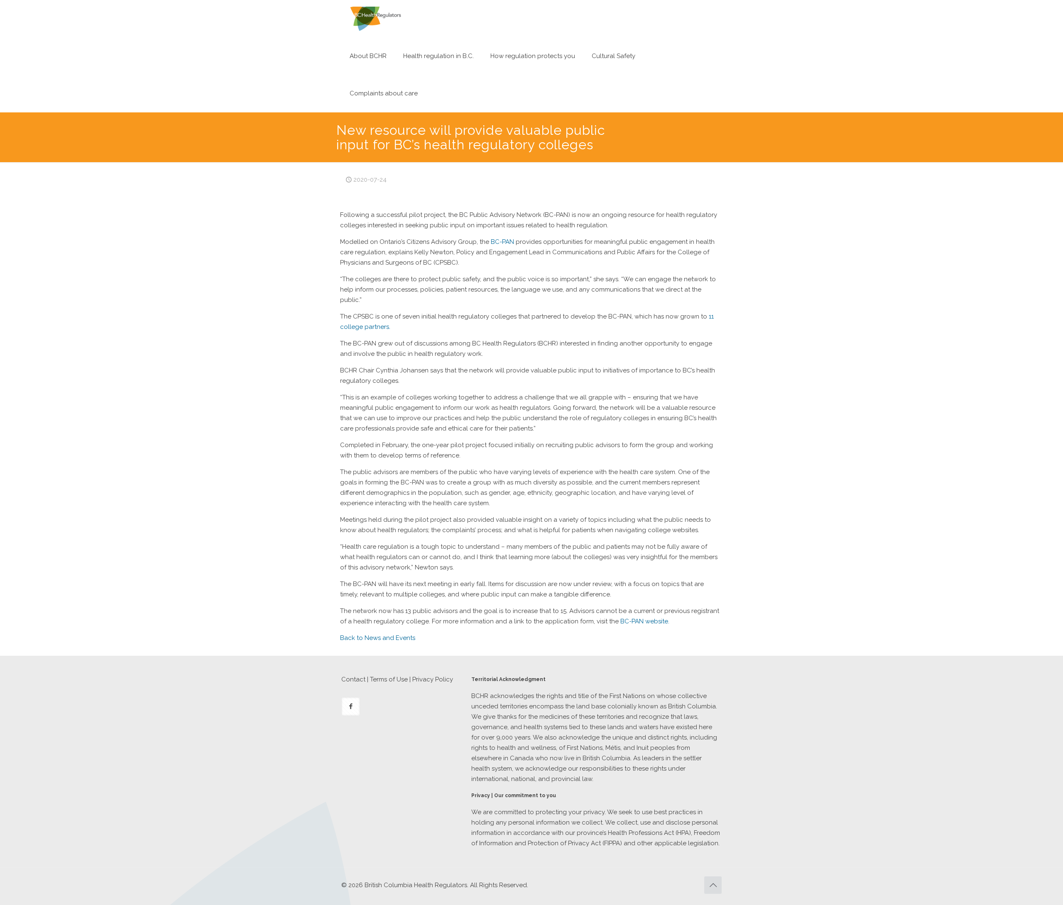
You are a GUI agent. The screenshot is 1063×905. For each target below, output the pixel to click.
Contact (353, 679)
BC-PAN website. (644, 621)
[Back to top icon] (713, 885)
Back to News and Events (377, 638)
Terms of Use (389, 679)
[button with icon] (350, 706)
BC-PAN (502, 242)
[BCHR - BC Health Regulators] (376, 18)
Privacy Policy (432, 679)
